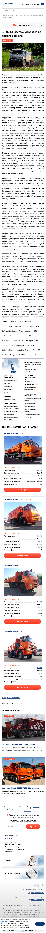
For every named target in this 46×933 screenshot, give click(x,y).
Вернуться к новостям (11, 698)
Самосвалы (8, 383)
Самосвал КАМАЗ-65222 (13, 566)
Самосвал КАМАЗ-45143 (13, 434)
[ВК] (35, 885)
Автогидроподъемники (31, 384)
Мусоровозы (28, 417)
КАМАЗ (39, 470)
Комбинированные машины (32, 414)
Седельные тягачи (10, 386)
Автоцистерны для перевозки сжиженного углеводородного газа (32, 364)
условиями (5, 922)
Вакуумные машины (30, 403)
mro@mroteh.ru (37, 893)
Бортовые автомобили (11, 380)
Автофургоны (8, 389)
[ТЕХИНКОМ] (7, 4)
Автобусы (8, 397)
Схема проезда (37, 900)
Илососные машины (30, 406)
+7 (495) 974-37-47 (30, 5)
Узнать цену (22, 490)
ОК (40, 924)
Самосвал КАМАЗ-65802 (13, 632)
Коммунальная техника (30, 395)
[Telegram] (42, 885)
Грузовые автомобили (9, 377)
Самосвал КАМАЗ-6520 (13, 500)
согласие (36, 807)
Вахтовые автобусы (10, 399)
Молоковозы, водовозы (11, 411)
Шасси (6, 392)
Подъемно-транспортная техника (29, 377)
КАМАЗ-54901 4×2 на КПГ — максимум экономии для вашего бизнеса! (14, 848)
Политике (27, 811)
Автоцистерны (10, 404)
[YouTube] (38, 885)
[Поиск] (41, 10)
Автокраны (28, 381)
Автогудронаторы (9, 414)
